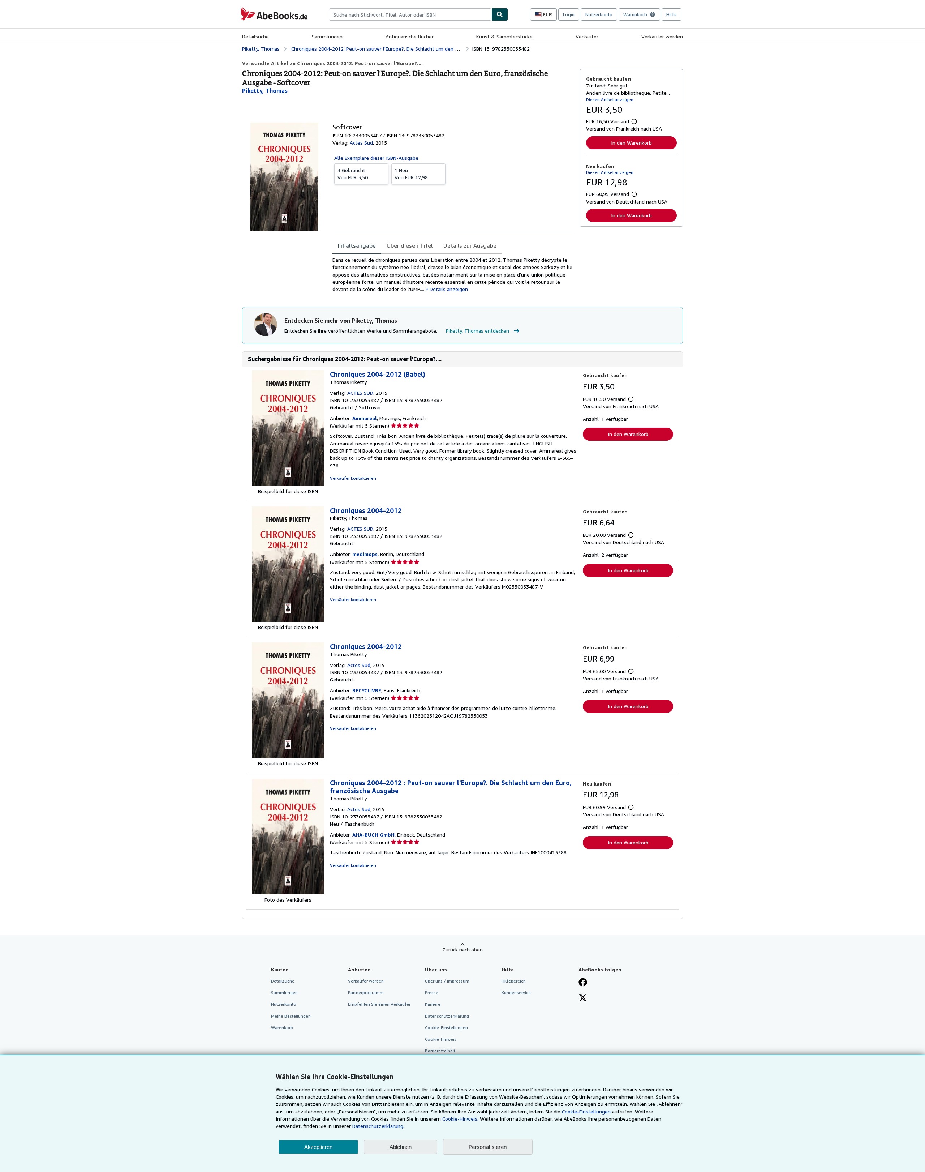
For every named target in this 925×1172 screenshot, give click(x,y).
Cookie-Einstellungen (586, 1111)
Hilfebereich (514, 981)
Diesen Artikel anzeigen (609, 99)
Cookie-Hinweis (440, 1039)
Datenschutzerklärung (447, 1016)
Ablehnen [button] (401, 1147)
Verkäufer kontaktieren (353, 478)
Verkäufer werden (662, 36)
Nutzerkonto (598, 14)
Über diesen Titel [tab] (410, 245)
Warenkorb (282, 1027)
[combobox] (410, 14)
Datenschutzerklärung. (378, 1126)
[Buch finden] (500, 14)
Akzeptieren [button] (318, 1147)
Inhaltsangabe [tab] (357, 245)
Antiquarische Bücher (410, 36)
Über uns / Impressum (447, 981)
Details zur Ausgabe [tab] (469, 245)
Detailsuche (255, 36)
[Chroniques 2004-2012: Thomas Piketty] (288, 756)
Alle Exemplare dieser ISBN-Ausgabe (376, 158)
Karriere (432, 1004)
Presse (431, 992)
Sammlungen (327, 36)
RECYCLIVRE (366, 690)
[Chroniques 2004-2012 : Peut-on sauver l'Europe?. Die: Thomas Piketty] (288, 892)
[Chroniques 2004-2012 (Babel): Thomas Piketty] (288, 484)
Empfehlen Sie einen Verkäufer (379, 1004)
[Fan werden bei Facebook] (582, 983)
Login (569, 14)
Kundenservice (516, 992)
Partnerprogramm (366, 992)
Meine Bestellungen (291, 1016)
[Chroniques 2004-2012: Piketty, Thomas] (288, 620)
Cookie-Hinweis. (460, 1119)
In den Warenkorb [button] (631, 143)
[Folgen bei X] (582, 998)
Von (352, 173)
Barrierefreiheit (440, 1050)
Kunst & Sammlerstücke (504, 36)
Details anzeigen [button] (449, 289)
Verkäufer (587, 36)
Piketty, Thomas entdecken (477, 331)
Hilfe (671, 14)
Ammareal (364, 418)
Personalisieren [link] (488, 1146)
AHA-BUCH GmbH (373, 834)
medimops (365, 554)
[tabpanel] (453, 274)
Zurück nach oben (462, 949)
